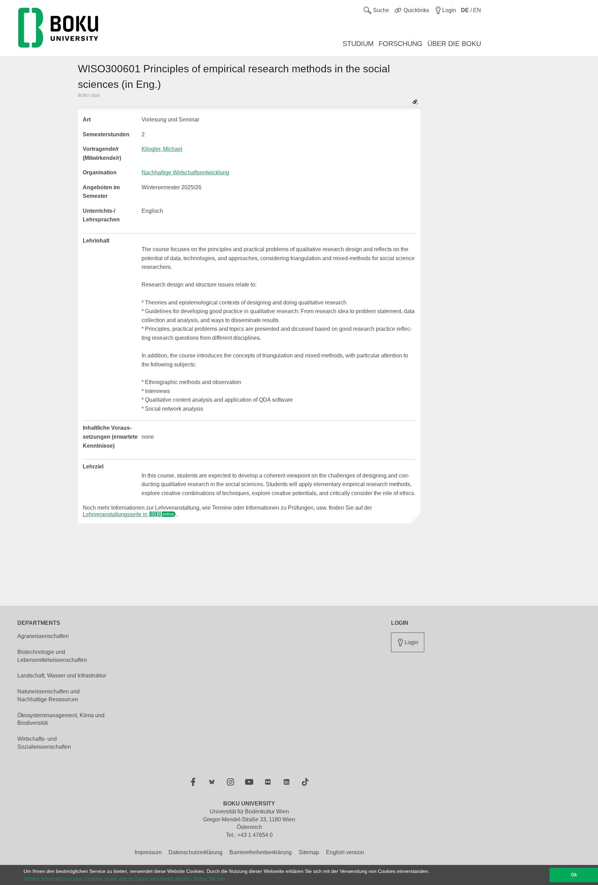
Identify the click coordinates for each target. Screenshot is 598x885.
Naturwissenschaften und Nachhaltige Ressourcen (48, 695)
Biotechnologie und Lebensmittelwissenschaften (52, 656)
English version (345, 852)
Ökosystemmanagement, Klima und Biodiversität (61, 719)
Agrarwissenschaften (43, 636)
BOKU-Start (89, 95)
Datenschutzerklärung (196, 852)
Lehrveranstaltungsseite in (116, 514)
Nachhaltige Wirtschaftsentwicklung (185, 172)
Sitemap (309, 852)
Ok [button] (574, 875)
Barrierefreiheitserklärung (260, 852)
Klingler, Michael (162, 149)
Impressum (148, 852)
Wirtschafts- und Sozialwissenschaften (44, 743)
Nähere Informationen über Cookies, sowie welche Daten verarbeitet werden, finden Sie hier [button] (124, 878)
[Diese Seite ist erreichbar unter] (415, 102)
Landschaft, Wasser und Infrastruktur (61, 675)
